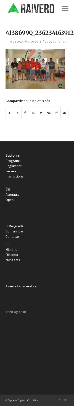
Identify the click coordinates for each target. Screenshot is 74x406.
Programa (13, 161)
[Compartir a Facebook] (10, 113)
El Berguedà (14, 226)
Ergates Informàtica (28, 400)
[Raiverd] (31, 8)
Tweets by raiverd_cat (22, 286)
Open (10, 200)
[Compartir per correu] (64, 113)
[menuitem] (63, 8)
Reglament (14, 166)
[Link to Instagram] (65, 400)
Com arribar (14, 231)
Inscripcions (14, 176)
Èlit (8, 189)
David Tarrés (57, 41)
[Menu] (63, 8)
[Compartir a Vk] (49, 113)
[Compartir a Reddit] (57, 113)
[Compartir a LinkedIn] (33, 113)
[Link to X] (60, 400)
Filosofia (12, 255)
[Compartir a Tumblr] (41, 113)
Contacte (12, 236)
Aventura (12, 194)
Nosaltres (13, 260)
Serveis (11, 171)
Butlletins (13, 155)
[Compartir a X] (18, 113)
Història (11, 249)
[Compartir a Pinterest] (25, 113)
